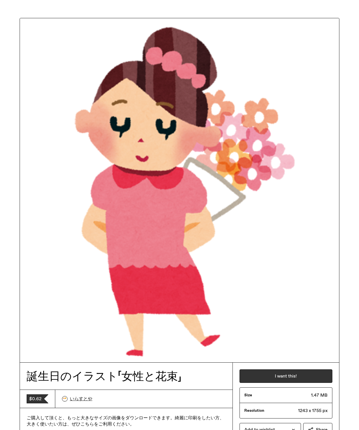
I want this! (286, 376)
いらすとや (81, 398)
